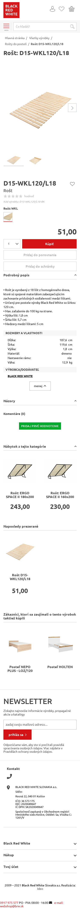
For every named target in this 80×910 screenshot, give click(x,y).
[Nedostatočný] (5, 196)
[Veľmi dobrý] (21, 196)
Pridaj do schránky (72, 184)
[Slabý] (9, 196)
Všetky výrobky (39, 38)
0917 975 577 (9, 902)
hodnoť (29, 196)
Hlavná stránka (15, 38)
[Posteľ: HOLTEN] (60, 643)
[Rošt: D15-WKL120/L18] (20, 551)
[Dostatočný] (13, 196)
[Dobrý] (17, 196)
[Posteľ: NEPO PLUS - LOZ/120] (20, 643)
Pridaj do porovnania (40, 255)
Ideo (40, 888)
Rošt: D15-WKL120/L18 (47, 44)
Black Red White (20, 376)
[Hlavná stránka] (11, 17)
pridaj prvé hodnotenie (40, 425)
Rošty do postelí (16, 44)
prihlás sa (16, 735)
